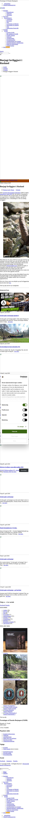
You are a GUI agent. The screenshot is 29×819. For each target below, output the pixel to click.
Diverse (5, 611)
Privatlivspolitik (7, 753)
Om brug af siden (7, 740)
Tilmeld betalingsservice (9, 5)
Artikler (5, 610)
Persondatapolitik (7, 754)
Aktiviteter (9, 15)
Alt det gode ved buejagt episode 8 (9, 315)
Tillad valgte (14, 436)
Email (15, 180)
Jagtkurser (9, 13)
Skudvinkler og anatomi (12, 25)
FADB (6, 31)
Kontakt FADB (10, 32)
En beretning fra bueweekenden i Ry (10, 346)
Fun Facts (5, 16)
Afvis (14, 441)
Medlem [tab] (5, 773)
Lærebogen (9, 19)
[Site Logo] (2, 8)
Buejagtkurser (10, 12)
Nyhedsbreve (6, 619)
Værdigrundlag (10, 38)
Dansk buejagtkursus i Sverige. (8, 528)
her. (10, 283)
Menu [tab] (4, 772)
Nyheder (5, 29)
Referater (5, 620)
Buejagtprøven (8, 18)
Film (7, 22)
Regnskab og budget (8, 622)
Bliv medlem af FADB (12, 34)
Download (23, 470)
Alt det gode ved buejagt (6, 497)
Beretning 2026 (7, 471)
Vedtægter (9, 37)
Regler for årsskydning (12, 44)
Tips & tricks (6, 623)
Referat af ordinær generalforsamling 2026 (11, 467)
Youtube (7, 605)
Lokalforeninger (7, 737)
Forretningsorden (10, 40)
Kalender (5, 10)
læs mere (10, 321)
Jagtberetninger (7, 616)
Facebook (2, 180)
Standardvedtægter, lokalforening (14, 42)
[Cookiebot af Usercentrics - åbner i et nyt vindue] (20, 377)
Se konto (5, 747)
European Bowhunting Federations (12, 192)
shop (6, 47)
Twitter (7, 180)
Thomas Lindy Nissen (8, 190)
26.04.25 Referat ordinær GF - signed (9, 470)
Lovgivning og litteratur (12, 24)
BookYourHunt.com (12, 265)
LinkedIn (11, 180)
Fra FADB (6, 614)
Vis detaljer (20, 426)
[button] (0, 50)
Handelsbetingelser (8, 751)
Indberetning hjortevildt (12, 28)
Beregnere (9, 21)
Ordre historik (6, 749)
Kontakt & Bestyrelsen (9, 734)
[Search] (9, 53)
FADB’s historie (10, 35)
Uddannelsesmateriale (8, 741)
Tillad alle (14, 431)
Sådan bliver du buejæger (9, 738)
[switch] (25, 410)
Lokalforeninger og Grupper (13, 41)
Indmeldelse (7, 3)
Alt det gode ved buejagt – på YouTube (10, 590)
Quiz (7, 26)
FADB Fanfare (10, 45)
